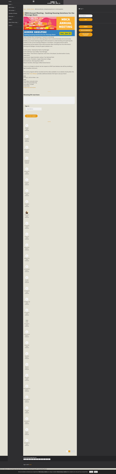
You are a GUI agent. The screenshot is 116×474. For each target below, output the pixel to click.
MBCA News (10, 7)
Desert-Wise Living (11, 22)
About (8, 4)
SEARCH (9, 25)
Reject (95, 471)
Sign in (81, 8)
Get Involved (10, 10)
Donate (85, 26)
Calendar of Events (11, 13)
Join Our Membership (85, 30)
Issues (8, 19)
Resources (9, 16)
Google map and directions (30, 87)
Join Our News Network (85, 34)
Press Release (33, 73)
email (30, 464)
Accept (91, 471)
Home (8, 1)
